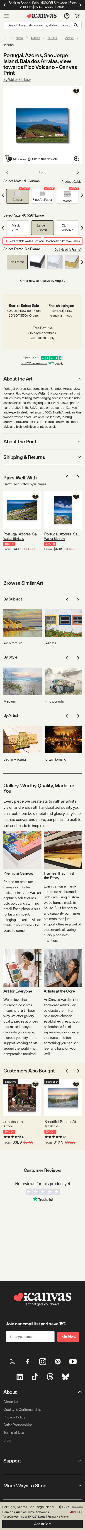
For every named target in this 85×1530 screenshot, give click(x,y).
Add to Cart (42, 1524)
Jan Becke (51, 1126)
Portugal (53, 37)
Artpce (8, 1126)
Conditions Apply (42, 338)
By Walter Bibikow (17, 79)
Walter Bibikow (13, 538)
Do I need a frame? (68, 249)
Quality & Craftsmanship (22, 1409)
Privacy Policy (14, 1417)
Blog (6, 1440)
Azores (69, 37)
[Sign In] (66, 16)
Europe (35, 37)
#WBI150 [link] (8, 44)
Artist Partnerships (17, 1425)
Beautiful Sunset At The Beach (63, 1121)
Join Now (68, 1337)
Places (19, 37)
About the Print (19, 441)
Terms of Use (13, 1432)
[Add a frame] (15, 158)
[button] (17, 196)
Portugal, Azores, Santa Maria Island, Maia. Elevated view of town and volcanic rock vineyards (22, 534)
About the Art (17, 379)
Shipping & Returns (24, 457)
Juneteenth (13, 1121)
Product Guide (72, 181)
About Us (10, 1402)
